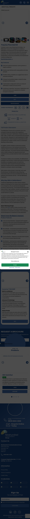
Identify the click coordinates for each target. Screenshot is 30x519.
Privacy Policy (17, 267)
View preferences (15, 261)
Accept (15, 265)
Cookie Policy (11, 267)
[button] (28, 251)
